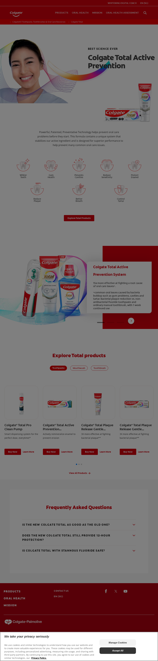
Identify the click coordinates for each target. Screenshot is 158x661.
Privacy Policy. (39, 658)
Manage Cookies (118, 642)
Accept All (117, 650)
